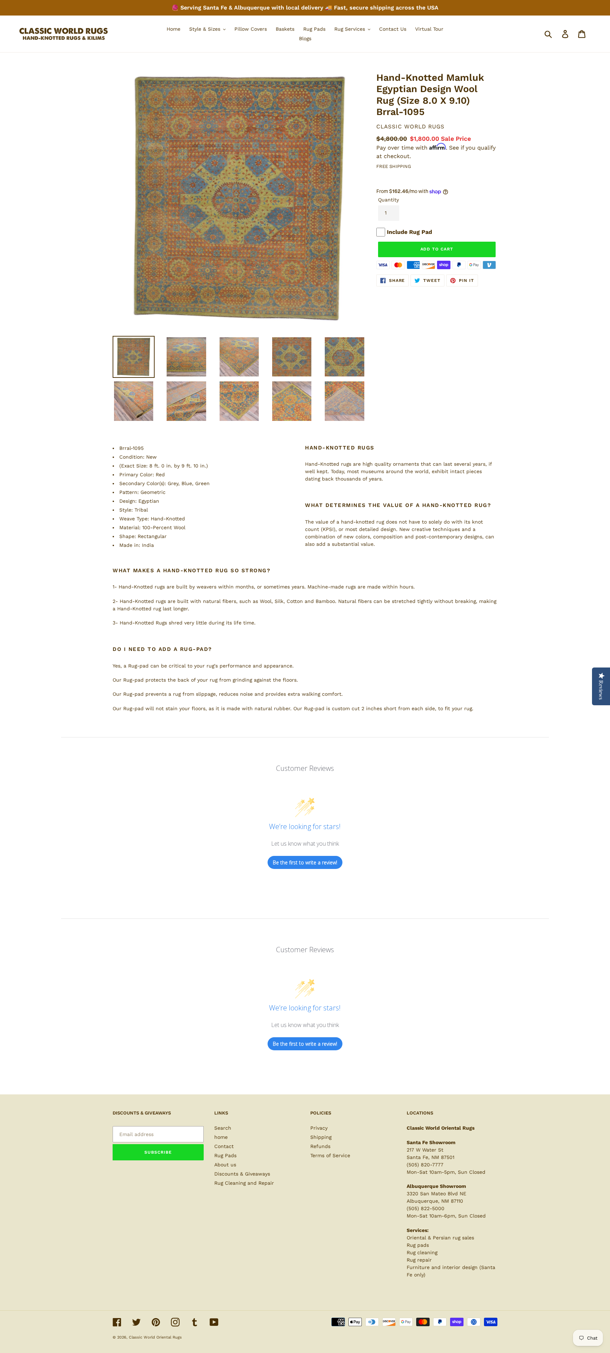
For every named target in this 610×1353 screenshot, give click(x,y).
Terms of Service (330, 1155)
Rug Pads (225, 1155)
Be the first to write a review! (305, 862)
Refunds (320, 1146)
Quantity (388, 200)
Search (222, 1128)
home (221, 1137)
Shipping (320, 1137)
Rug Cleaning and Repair (244, 1183)
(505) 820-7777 (425, 1164)
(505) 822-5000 (425, 1208)
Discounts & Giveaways (242, 1174)
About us (225, 1164)
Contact (224, 1146)
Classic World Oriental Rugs (155, 1337)
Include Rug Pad (409, 232)
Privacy (319, 1128)
